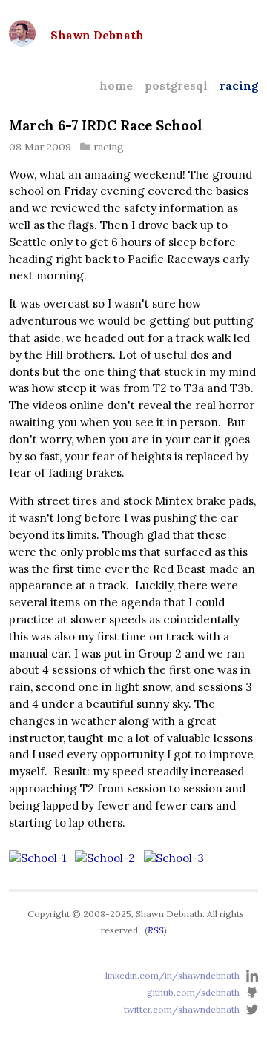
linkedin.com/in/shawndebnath (172, 974)
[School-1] (37, 858)
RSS (156, 930)
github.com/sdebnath (193, 992)
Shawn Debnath (97, 35)
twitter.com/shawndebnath (182, 1009)
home (116, 86)
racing (239, 86)
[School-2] (105, 858)
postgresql (176, 86)
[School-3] (174, 858)
